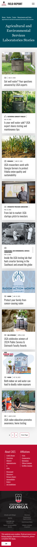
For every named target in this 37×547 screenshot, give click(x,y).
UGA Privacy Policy (27, 522)
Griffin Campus (27, 466)
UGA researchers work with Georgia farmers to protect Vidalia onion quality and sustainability (16, 170)
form (13, 539)
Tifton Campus (27, 463)
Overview (9, 458)
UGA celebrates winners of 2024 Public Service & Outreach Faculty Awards (16, 342)
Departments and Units (24, 17)
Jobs (8, 468)
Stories (9, 17)
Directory (27, 515)
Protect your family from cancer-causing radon (15, 301)
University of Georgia (18, 501)
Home (4, 17)
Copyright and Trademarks (10, 522)
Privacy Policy (11, 477)
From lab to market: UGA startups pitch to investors (16, 214)
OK (6, 544)
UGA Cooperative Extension (26, 458)
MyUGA (10, 518)
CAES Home (10, 455)
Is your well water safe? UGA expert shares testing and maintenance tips (17, 126)
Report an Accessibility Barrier (10, 526)
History (9, 461)
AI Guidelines (11, 484)
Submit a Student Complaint (27, 526)
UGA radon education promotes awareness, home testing (18, 421)
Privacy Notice (6, 536)
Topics (14, 17)
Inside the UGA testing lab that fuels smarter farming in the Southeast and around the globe (18, 261)
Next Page (24, 435)
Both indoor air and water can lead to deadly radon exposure (17, 382)
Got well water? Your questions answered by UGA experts (18, 83)
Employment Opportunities (27, 518)
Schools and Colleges (10, 515)
